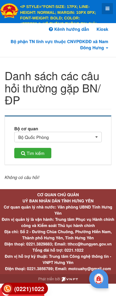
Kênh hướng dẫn (71, 29)
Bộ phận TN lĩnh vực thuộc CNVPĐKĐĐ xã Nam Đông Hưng (59, 45)
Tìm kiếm (34, 153)
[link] (25, 289)
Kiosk (102, 29)
